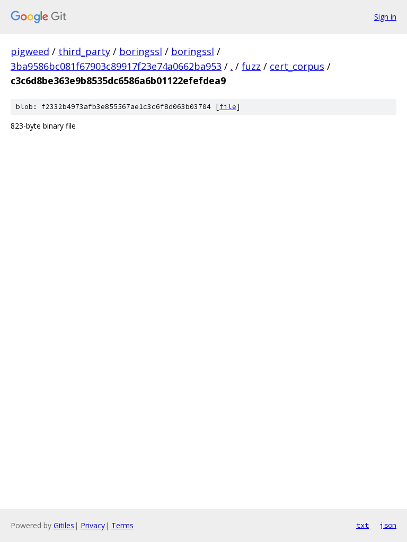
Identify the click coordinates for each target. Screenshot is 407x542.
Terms (122, 525)
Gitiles (64, 525)
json (387, 525)
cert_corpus (297, 66)
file (227, 106)
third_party (84, 51)
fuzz (251, 66)
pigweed (30, 51)
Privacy (93, 525)
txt (362, 525)
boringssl (140, 51)
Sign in (385, 17)
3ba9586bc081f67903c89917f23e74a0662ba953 (116, 66)
